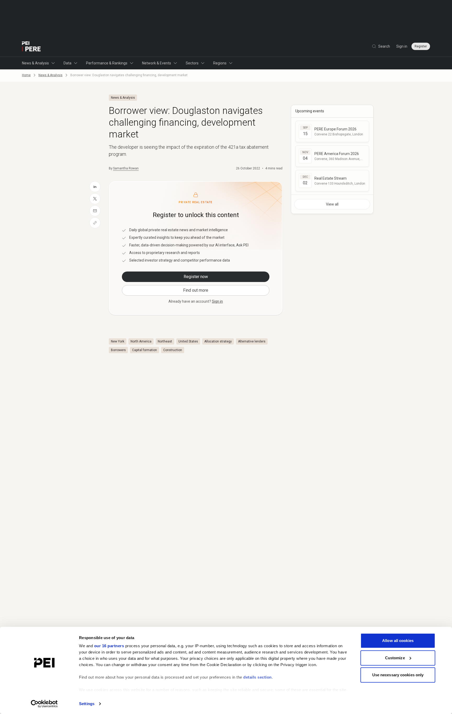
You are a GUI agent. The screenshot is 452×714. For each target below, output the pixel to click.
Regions (220, 63)
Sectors (192, 63)
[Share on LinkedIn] (94, 186)
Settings (86, 703)
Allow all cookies (398, 640)
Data (67, 63)
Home (26, 75)
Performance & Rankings (106, 63)
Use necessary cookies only (398, 675)
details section (257, 677)
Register (421, 46)
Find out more (195, 290)
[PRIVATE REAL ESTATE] (31, 46)
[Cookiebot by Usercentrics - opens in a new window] (44, 704)
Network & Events (156, 63)
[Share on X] (94, 198)
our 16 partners (109, 646)
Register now (196, 276)
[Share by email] (94, 210)
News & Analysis (35, 63)
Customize (395, 658)
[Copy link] (94, 222)
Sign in (401, 46)
